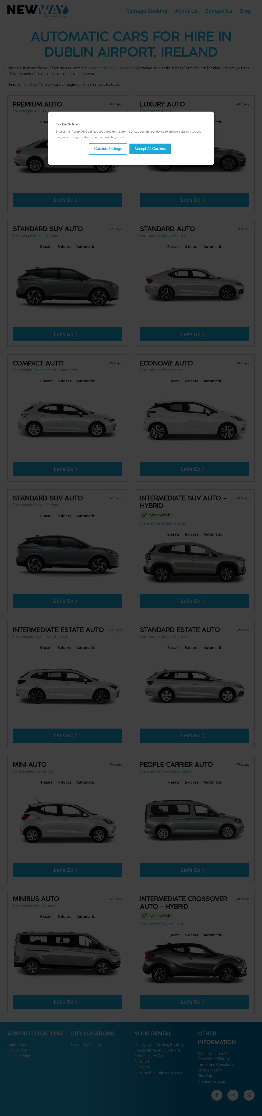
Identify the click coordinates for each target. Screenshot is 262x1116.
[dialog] (131, 138)
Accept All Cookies (150, 149)
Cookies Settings (108, 149)
